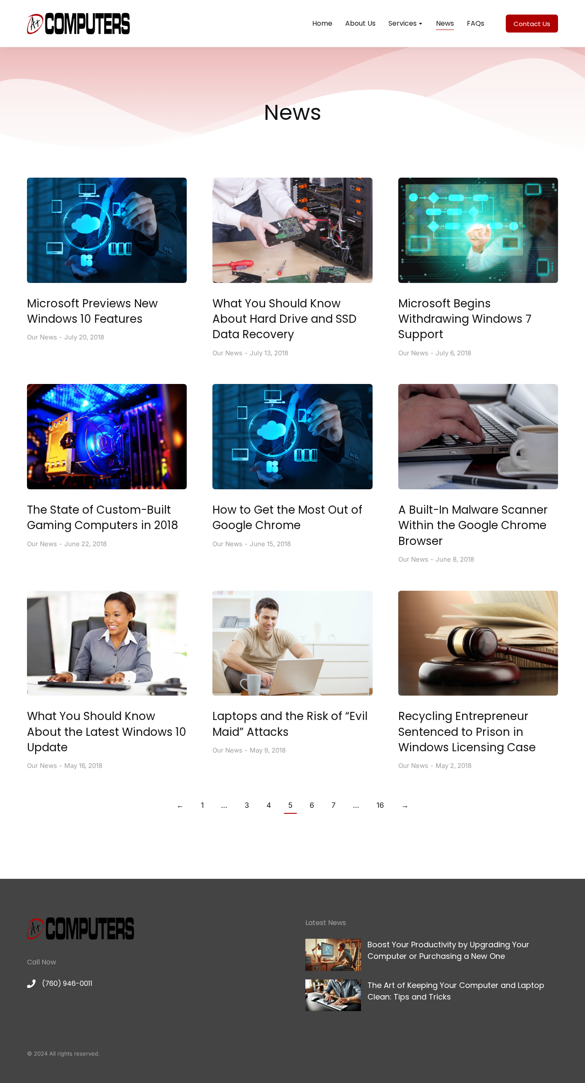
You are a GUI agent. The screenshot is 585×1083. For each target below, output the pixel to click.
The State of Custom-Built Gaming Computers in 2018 (102, 517)
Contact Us (531, 23)
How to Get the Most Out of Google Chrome (287, 517)
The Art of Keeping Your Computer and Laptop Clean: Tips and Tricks (455, 991)
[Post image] (107, 230)
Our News (42, 337)
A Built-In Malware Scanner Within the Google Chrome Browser (473, 525)
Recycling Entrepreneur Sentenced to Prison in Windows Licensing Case (467, 731)
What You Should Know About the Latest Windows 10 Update (106, 731)
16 (380, 805)
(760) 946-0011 (67, 983)
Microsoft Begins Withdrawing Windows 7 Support (464, 319)
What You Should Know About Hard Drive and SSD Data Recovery (284, 319)
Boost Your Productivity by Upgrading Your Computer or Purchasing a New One (448, 950)
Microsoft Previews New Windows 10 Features (92, 311)
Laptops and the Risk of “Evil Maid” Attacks (289, 723)
